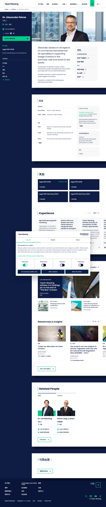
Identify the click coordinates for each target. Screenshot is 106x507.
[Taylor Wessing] (11, 4)
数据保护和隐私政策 (10, 501)
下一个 (94, 321)
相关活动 (7, 80)
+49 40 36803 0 (10, 29)
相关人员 (4, 76)
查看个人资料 (47, 416)
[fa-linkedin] (89, 496)
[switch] (43, 265)
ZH (97, 4)
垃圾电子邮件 (47, 501)
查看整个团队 (87, 247)
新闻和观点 (73, 4)
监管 (34, 501)
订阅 (92, 483)
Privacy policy (31, 256)
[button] (92, 4)
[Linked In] (11, 33)
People (14, 9)
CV (3, 66)
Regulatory (40, 256)
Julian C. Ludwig (45, 356)
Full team (43, 440)
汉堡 (6, 24)
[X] (13, 33)
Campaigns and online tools (29, 483)
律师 (47, 4)
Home (6, 9)
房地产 (79, 77)
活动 (23, 491)
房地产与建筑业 (81, 58)
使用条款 (40, 501)
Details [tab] (53, 240)
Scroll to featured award (16, 49)
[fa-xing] (99, 496)
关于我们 (40, 4)
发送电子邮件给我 (9, 38)
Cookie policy (22, 256)
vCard (7, 33)
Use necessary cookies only (29, 271)
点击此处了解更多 (68, 285)
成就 (3, 70)
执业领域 (54, 4)
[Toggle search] (92, 4)
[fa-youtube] (94, 496)
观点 (3, 73)
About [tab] (78, 240)
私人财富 (79, 73)
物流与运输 (80, 69)
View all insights (45, 369)
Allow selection (53, 271)
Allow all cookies (77, 271)
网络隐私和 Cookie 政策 (23, 501)
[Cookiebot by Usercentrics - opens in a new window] (81, 234)
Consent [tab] (28, 240)
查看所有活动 (44, 471)
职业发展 (84, 4)
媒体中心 (41, 491)
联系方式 (7, 494)
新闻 (39, 483)
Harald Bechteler (78, 360)
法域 (63, 4)
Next (94, 213)
